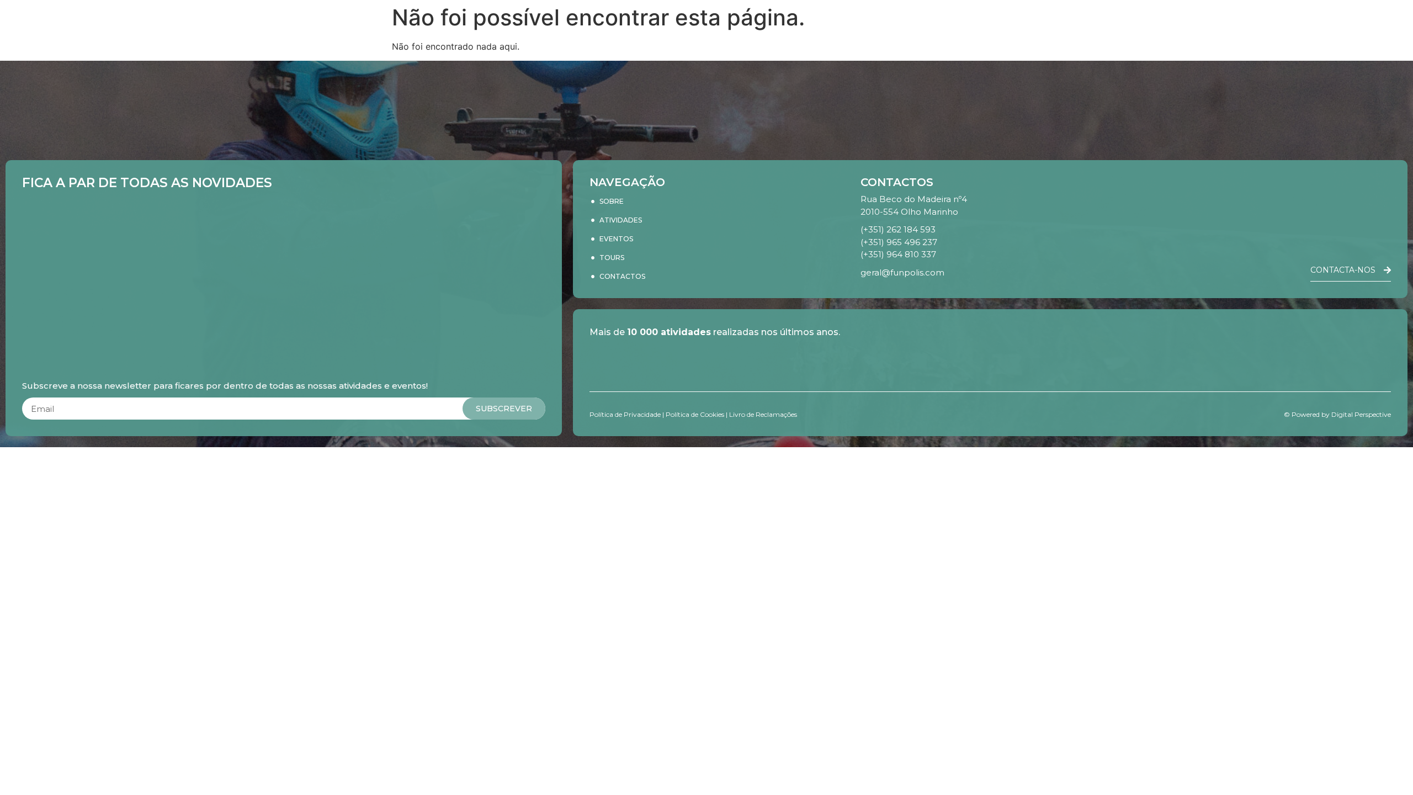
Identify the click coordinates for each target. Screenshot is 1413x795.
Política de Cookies (695, 414)
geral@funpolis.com (902, 272)
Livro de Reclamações (763, 414)
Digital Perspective (1361, 414)
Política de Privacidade (625, 414)
